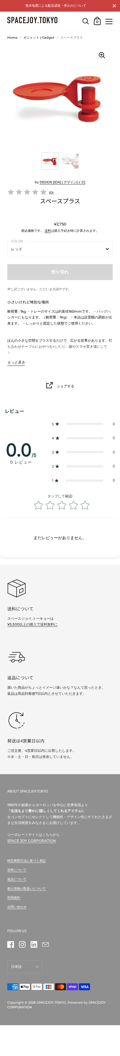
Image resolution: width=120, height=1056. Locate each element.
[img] (27, 193)
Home (12, 37)
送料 (48, 231)
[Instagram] (22, 944)
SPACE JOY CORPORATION (31, 840)
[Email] (45, 944)
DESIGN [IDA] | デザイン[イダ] (62, 182)
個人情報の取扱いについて (26, 888)
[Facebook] (10, 944)
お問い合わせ (17, 907)
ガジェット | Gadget (38, 37)
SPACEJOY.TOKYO (51, 1002)
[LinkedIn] (34, 944)
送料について (17, 870)
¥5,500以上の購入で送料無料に (32, 624)
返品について (17, 879)
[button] (83, 424)
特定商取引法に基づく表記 (26, 861)
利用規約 (13, 897)
